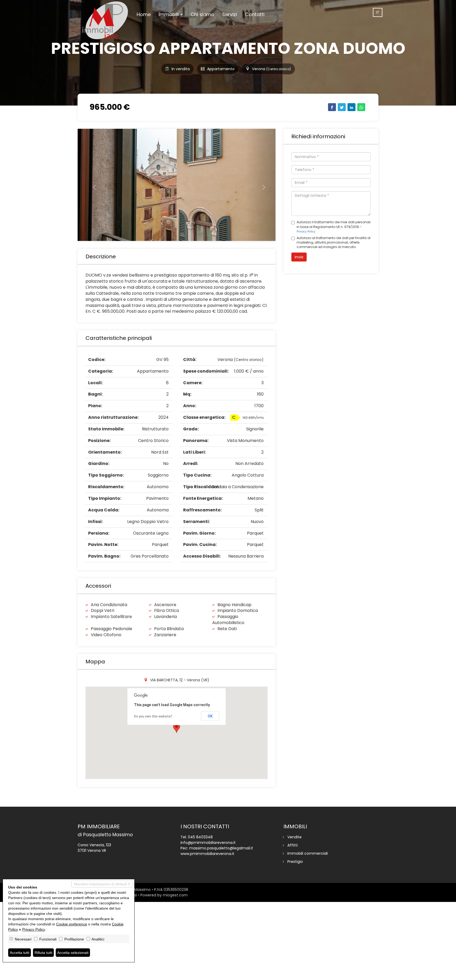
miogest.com (175, 895)
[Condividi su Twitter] (342, 107)
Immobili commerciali (307, 853)
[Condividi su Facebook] (332, 107)
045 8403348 (200, 837)
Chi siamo (202, 14)
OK (210, 716)
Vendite (294, 837)
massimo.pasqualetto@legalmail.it (221, 848)
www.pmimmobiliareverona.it (207, 853)
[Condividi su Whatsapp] (361, 107)
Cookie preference (71, 924)
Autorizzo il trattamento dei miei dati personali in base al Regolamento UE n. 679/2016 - (333, 226)
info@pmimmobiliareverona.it (208, 842)
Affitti (292, 845)
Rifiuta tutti (43, 952)
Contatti (254, 14)
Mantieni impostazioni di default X (102, 884)
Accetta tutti (19, 952)
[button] (92, 185)
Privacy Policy (306, 232)
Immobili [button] (169, 14)
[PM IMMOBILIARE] (105, 20)
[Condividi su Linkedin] (351, 107)
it (377, 12)
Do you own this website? (153, 716)
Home (144, 14)
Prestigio (295, 861)
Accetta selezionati (72, 952)
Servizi (229, 14)
